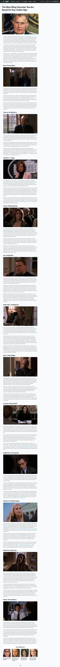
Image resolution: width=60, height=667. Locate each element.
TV (21, 1)
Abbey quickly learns (27, 447)
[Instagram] (45, 1)
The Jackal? (29, 201)
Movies (18, 1)
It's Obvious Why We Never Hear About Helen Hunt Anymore (33, 658)
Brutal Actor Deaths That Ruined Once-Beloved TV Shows (24, 658)
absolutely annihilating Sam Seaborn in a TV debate (27, 528)
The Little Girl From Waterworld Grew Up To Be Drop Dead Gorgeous (15, 659)
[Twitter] (44, 1)
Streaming (25, 1)
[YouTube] (42, 1)
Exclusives (13, 1)
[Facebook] (40, 1)
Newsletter (56, 1)
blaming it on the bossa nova (24, 544)
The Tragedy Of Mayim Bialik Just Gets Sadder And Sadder (7, 658)
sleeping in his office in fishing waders (18, 497)
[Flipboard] (47, 1)
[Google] (49, 1)
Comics (34, 1)
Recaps (30, 1)
